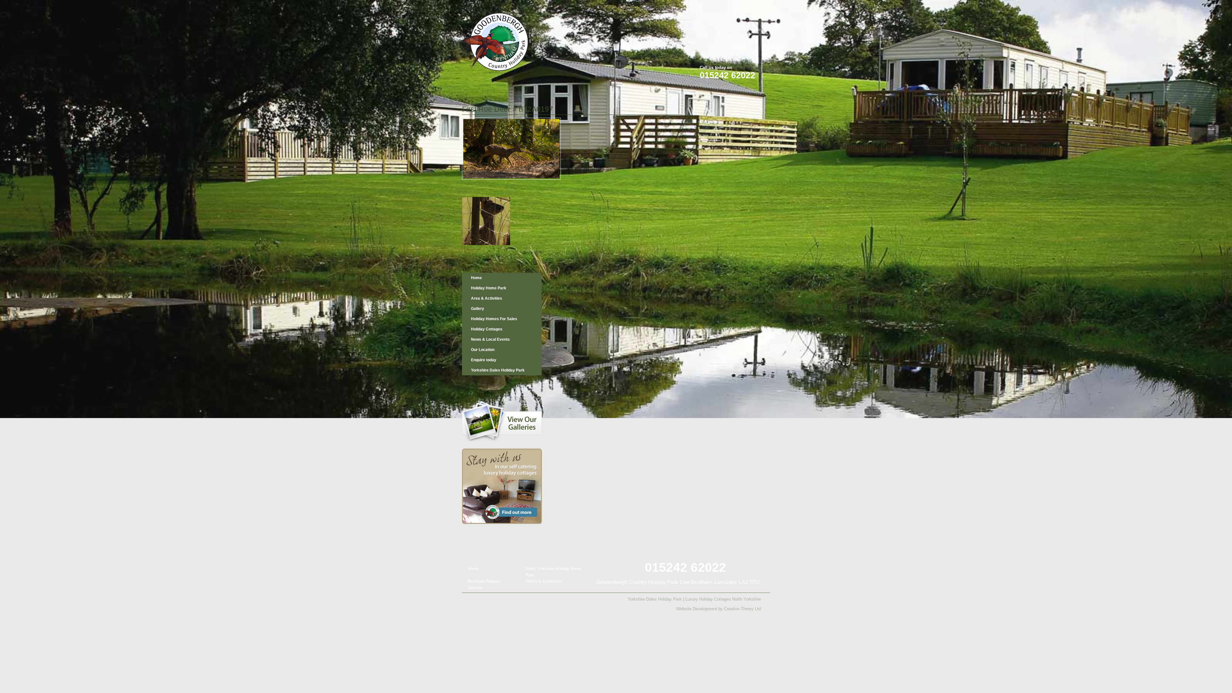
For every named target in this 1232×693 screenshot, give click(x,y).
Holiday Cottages (486, 329)
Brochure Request (484, 581)
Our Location (482, 349)
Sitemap (475, 587)
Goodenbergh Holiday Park (495, 42)
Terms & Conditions (544, 581)
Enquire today (483, 360)
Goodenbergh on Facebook (728, 9)
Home (476, 278)
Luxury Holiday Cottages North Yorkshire (723, 599)
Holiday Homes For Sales (494, 319)
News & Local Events (490, 339)
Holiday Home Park (488, 288)
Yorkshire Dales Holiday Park (498, 370)
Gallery (477, 308)
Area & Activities (486, 298)
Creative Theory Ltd (742, 608)
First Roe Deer (486, 109)
